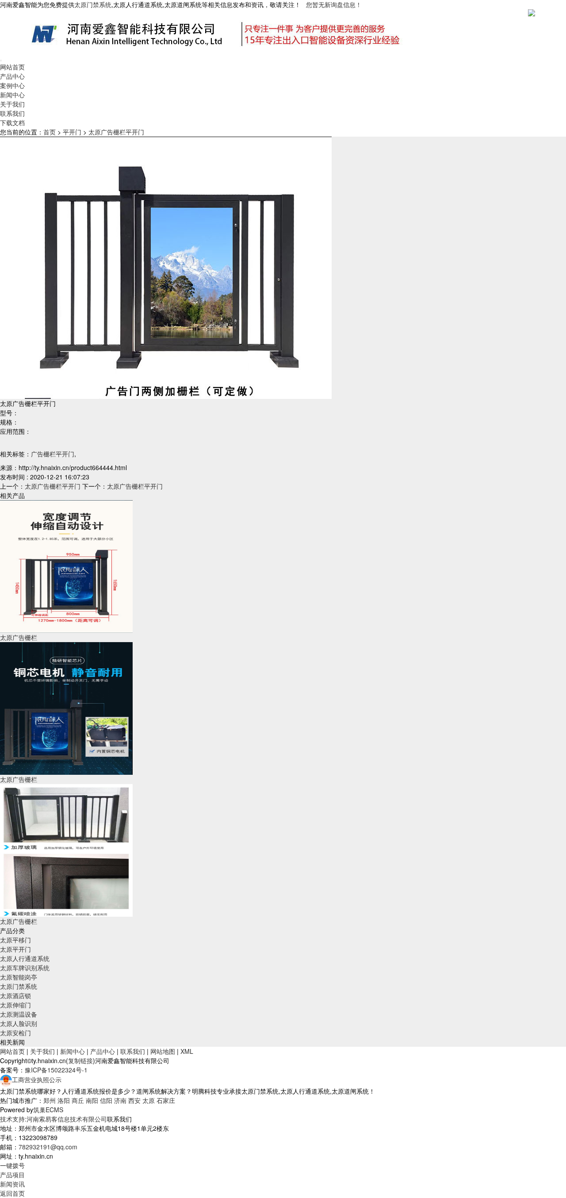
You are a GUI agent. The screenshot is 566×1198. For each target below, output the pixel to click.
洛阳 (63, 1100)
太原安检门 (15, 1032)
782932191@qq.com (48, 1146)
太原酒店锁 (15, 995)
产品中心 (12, 76)
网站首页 (12, 66)
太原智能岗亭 (18, 976)
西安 (134, 1100)
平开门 (72, 131)
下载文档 (12, 122)
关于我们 (12, 104)
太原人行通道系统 (25, 958)
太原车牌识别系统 (25, 967)
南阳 (92, 1100)
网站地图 (162, 1051)
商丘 (78, 1100)
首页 (49, 131)
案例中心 (12, 85)
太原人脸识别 (18, 1023)
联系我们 (12, 113)
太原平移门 (15, 939)
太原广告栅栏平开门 (116, 131)
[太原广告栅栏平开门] (66, 565)
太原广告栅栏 (18, 637)
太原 (148, 1100)
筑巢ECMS (48, 1109)
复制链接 (80, 1060)
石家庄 (166, 1100)
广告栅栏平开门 (52, 453)
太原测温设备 (18, 1014)
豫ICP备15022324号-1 (56, 1069)
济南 (120, 1100)
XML (186, 1051)
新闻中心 (12, 94)
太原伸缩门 (15, 1004)
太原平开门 (15, 949)
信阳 (106, 1100)
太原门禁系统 (18, 986)
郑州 (49, 1100)
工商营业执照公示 (36, 1079)
